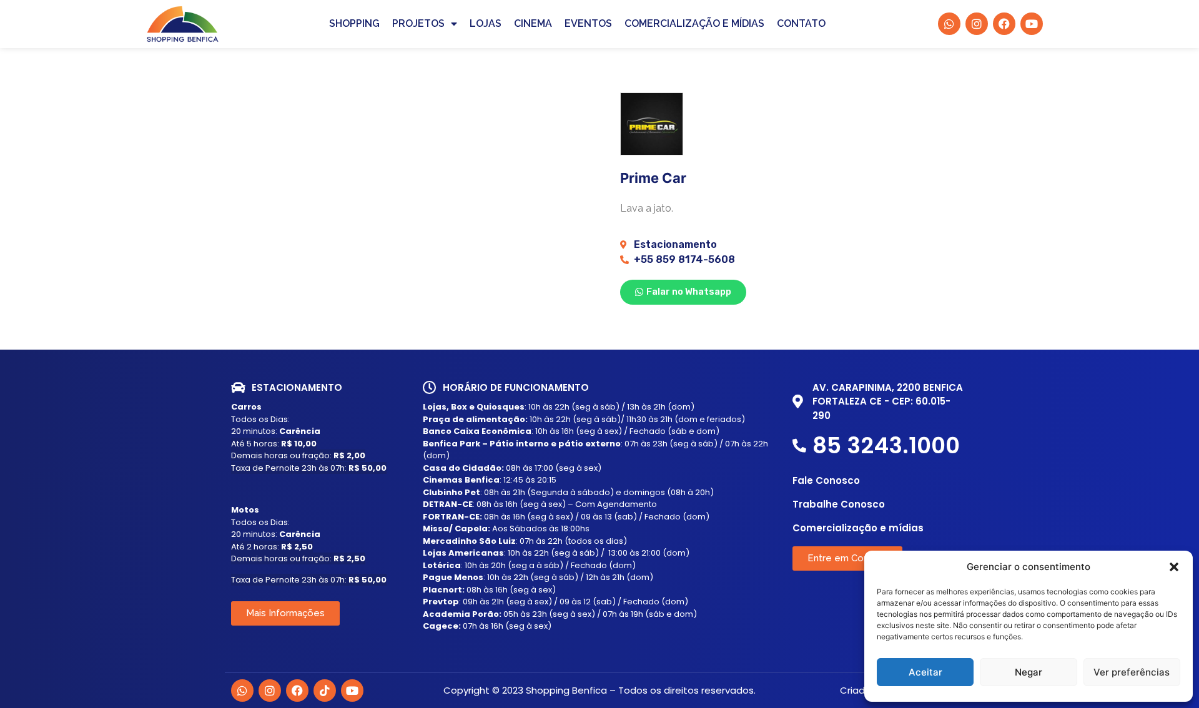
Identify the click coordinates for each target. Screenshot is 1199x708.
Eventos (588, 23)
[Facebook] (297, 690)
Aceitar (925, 672)
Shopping (354, 23)
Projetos (418, 23)
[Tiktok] (324, 690)
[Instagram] (270, 690)
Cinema (533, 23)
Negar (1028, 672)
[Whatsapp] (242, 690)
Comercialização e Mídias (694, 23)
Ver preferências (1131, 672)
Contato (801, 23)
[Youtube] (352, 690)
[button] (1174, 567)
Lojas (485, 23)
